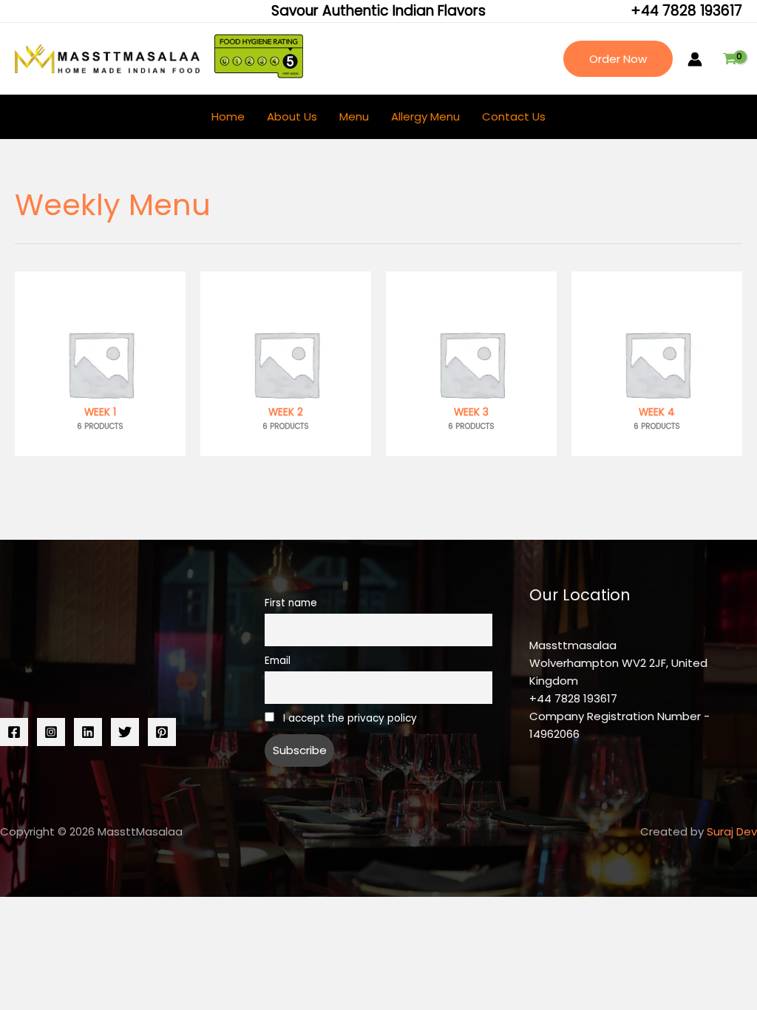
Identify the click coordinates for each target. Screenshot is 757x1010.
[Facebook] (14, 732)
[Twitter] (125, 732)
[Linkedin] (88, 732)
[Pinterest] (162, 732)
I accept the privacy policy (348, 718)
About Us (292, 116)
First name (291, 603)
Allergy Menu (425, 116)
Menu (354, 116)
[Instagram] (51, 732)
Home (228, 116)
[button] (618, 59)
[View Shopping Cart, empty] (729, 59)
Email (278, 661)
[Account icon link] (695, 59)
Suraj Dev (732, 831)
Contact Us (514, 116)
